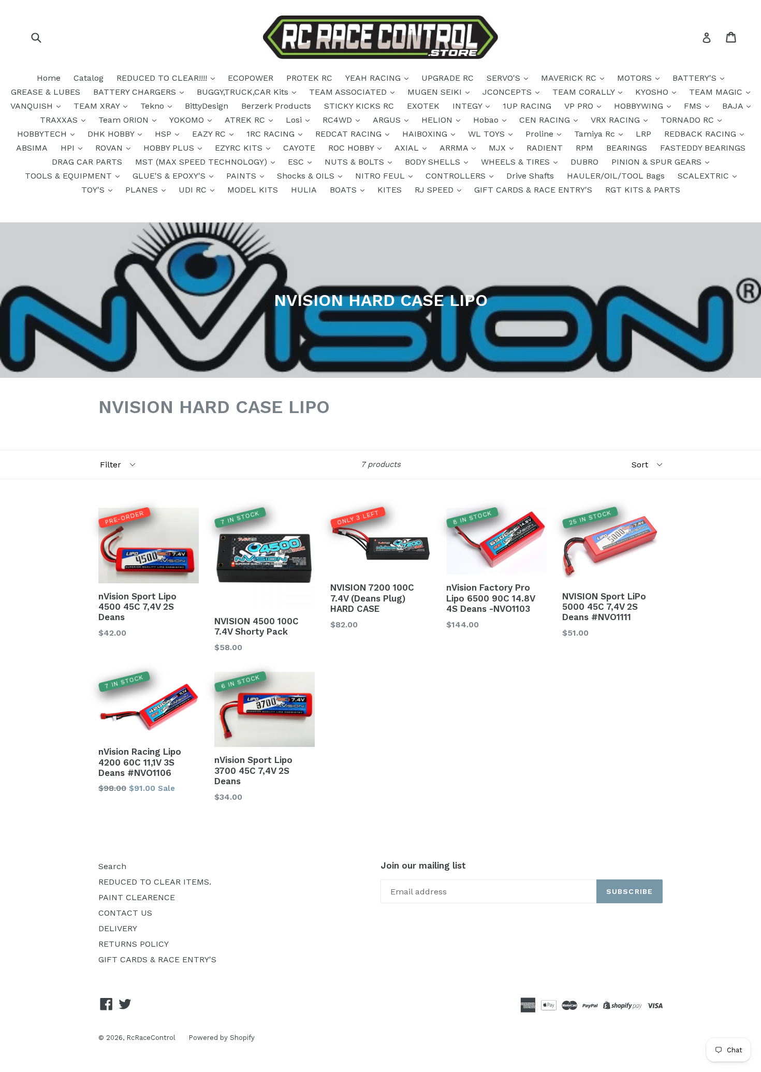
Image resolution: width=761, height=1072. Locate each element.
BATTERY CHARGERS (136, 92)
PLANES (142, 190)
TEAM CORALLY (584, 92)
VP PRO (580, 106)
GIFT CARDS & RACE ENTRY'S (533, 190)
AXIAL (407, 148)
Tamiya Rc (596, 134)
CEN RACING (546, 120)
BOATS (344, 190)
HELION (438, 120)
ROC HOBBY (352, 148)
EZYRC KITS (240, 148)
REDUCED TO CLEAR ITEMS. (154, 882)
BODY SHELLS (434, 162)
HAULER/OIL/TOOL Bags (616, 176)
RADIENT (544, 148)
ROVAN (110, 148)
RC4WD (339, 120)
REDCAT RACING (349, 134)
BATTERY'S (695, 78)
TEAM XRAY (98, 106)
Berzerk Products (276, 106)
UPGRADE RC (447, 78)
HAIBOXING (426, 134)
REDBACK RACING (701, 134)
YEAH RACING (374, 78)
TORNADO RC (688, 120)
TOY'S (94, 190)
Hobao (487, 120)
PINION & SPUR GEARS (657, 162)
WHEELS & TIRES (516, 162)
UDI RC (194, 190)
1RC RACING (271, 134)
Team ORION (124, 120)
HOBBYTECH (43, 134)
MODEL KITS (252, 190)
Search (112, 866)
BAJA (733, 106)
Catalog (89, 78)
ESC (297, 162)
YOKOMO (188, 120)
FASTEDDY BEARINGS (702, 148)
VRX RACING (616, 120)
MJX (498, 148)
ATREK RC (246, 120)
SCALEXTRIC (704, 176)
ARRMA (455, 148)
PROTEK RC (309, 78)
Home (49, 78)
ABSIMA (32, 148)
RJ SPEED (435, 190)
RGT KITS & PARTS (642, 190)
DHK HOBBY (112, 134)
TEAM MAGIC (717, 92)
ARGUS (388, 120)
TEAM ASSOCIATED (349, 92)
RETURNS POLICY (133, 944)
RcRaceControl (150, 1037)
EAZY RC (210, 134)
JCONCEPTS (508, 92)
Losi (295, 120)
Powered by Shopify (221, 1037)
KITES (389, 190)
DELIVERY (117, 928)
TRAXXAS (60, 120)
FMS (694, 106)
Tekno (153, 106)
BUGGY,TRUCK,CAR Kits (244, 92)
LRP (643, 134)
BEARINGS (626, 148)
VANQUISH (32, 106)
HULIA (304, 190)
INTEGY (468, 106)
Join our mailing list (423, 865)
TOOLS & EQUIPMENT (69, 176)
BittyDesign (206, 106)
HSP (164, 134)
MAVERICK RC (570, 78)
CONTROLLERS (457, 176)
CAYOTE (299, 148)
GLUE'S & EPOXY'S (170, 176)
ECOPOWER (250, 78)
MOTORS (635, 78)
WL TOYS (487, 134)
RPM (584, 148)
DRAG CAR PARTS (87, 162)
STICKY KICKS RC (359, 106)
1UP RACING (527, 106)
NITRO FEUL (381, 176)
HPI (69, 148)
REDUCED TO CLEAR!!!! (163, 78)
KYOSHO (653, 92)
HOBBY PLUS (170, 148)
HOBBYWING (640, 106)
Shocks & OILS (307, 176)
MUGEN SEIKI (435, 92)
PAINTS (242, 176)
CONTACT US (125, 913)
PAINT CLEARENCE (136, 897)
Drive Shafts (530, 176)
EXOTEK (423, 106)
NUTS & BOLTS (356, 162)
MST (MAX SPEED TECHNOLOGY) (202, 162)
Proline (540, 134)
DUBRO (584, 162)
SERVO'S (505, 78)
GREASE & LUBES (45, 92)
